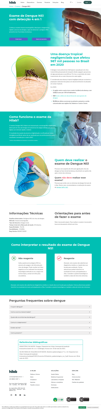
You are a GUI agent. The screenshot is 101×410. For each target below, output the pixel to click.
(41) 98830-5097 (13, 379)
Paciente (47, 2)
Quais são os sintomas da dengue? (23, 317)
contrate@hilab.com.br (15, 376)
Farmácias (53, 385)
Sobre (22, 2)
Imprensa (32, 382)
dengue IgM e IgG (62, 187)
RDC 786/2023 (76, 379)
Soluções (55, 2)
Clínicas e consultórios (57, 382)
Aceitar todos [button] (82, 407)
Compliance (33, 379)
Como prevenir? (16, 333)
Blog (62, 2)
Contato (79, 2)
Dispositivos (30, 2)
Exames (39, 2)
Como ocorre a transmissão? (21, 312)
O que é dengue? (17, 307)
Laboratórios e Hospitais (57, 379)
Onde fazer (18, 39)
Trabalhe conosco (35, 385)
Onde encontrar (76, 377)
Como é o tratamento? (18, 322)
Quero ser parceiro (41, 39)
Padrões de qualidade (78, 382)
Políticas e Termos (35, 374)
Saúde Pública (55, 374)
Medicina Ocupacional (57, 377)
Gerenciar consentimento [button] (92, 407)
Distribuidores (54, 387)
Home (11, 6)
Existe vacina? (16, 328)
